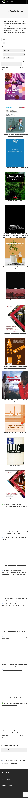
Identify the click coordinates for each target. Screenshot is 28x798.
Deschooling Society (15, 465)
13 (18, 67)
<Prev (6, 67)
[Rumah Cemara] (7, 2)
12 (17, 67)
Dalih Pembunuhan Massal (15, 300)
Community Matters (15, 101)
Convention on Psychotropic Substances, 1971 (15, 167)
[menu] (24, 2)
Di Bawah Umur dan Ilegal (15, 499)
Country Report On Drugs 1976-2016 (15, 200)
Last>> (3, 69)
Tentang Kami (5, 772)
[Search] (20, 2)
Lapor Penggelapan (6, 779)
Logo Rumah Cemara (6, 785)
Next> (21, 67)
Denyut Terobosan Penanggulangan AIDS (15, 432)
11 (15, 67)
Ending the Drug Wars (15, 697)
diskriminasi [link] (7, 36)
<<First (3, 67)
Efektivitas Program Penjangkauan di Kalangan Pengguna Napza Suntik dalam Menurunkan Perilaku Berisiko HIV (15, 600)
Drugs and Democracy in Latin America (15, 565)
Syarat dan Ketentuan (7, 792)
